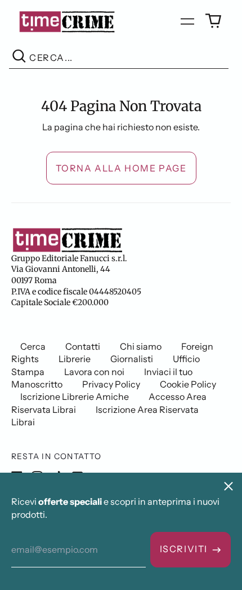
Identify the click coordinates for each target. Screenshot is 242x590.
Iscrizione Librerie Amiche (74, 396)
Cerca (33, 346)
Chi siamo (141, 346)
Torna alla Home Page (121, 168)
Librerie (75, 358)
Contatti (82, 346)
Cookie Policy (188, 384)
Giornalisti (131, 358)
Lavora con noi (94, 371)
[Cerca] (19, 57)
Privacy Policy (111, 384)
